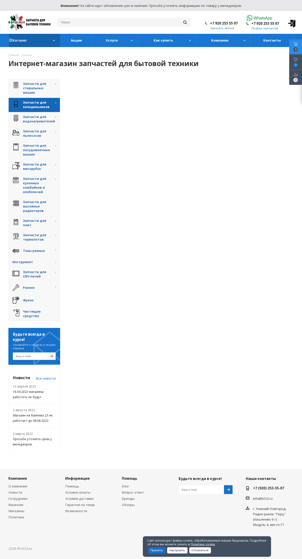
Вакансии (15, 504)
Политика (16, 517)
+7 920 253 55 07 (265, 23)
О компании (17, 486)
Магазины (16, 511)
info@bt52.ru (263, 498)
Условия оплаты (77, 492)
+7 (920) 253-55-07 (268, 488)
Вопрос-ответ (133, 492)
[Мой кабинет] (290, 22)
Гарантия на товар (80, 504)
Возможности (76, 511)
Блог (125, 486)
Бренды (128, 498)
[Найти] (185, 22)
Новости (15, 492)
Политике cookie (203, 544)
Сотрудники (18, 498)
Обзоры (128, 504)
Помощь (72, 486)
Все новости (46, 378)
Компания (17, 478)
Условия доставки (79, 498)
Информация (77, 478)
